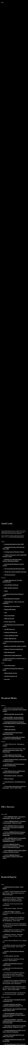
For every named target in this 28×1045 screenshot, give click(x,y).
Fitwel (6, 591)
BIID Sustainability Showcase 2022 (13, 714)
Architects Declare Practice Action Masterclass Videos (13, 733)
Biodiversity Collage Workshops (13, 655)
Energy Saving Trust (9, 621)
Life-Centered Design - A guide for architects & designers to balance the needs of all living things (14, 1021)
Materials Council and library (12, 606)
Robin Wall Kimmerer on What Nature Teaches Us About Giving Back (14, 771)
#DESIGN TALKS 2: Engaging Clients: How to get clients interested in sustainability (13, 827)
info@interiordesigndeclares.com (16, 536)
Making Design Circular (10, 673)
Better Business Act (9, 652)
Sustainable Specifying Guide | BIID (14, 544)
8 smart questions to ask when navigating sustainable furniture (12, 1005)
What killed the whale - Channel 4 (13, 775)
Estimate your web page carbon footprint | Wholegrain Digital (12, 560)
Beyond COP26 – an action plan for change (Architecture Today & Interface (13, 718)
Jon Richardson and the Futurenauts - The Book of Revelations (14, 764)
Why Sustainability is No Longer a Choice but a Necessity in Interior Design (14, 1014)
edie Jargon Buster (9, 615)
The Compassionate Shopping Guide (14, 568)
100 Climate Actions (9, 575)
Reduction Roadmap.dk (10, 632)
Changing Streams (9, 726)
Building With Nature (10, 609)
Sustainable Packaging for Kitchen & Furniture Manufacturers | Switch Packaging (14, 722)
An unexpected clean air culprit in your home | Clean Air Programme (14, 1031)
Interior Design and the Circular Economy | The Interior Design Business (13, 755)
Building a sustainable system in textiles (15, 646)
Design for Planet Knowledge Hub (13, 649)
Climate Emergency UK (10, 676)
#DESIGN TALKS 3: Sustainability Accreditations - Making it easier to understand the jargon (14, 839)
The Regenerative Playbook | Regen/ (14, 552)
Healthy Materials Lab (10, 638)
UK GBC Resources (9, 629)
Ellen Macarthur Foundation (12, 598)
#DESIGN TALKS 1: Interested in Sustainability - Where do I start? (14, 817)
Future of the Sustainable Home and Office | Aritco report (13, 1035)
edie (5, 612)
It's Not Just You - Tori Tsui (11, 956)
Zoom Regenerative (9, 665)
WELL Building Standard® (11, 588)
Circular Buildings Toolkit (11, 635)
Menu (2, 2)
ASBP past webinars (9, 729)
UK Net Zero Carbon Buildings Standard (15, 572)
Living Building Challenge (11, 585)
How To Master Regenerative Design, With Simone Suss (14, 750)
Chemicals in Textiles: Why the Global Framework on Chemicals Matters (14, 737)
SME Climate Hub (9, 618)
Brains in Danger (9, 778)
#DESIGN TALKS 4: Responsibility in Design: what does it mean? (14, 851)
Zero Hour (7, 679)
